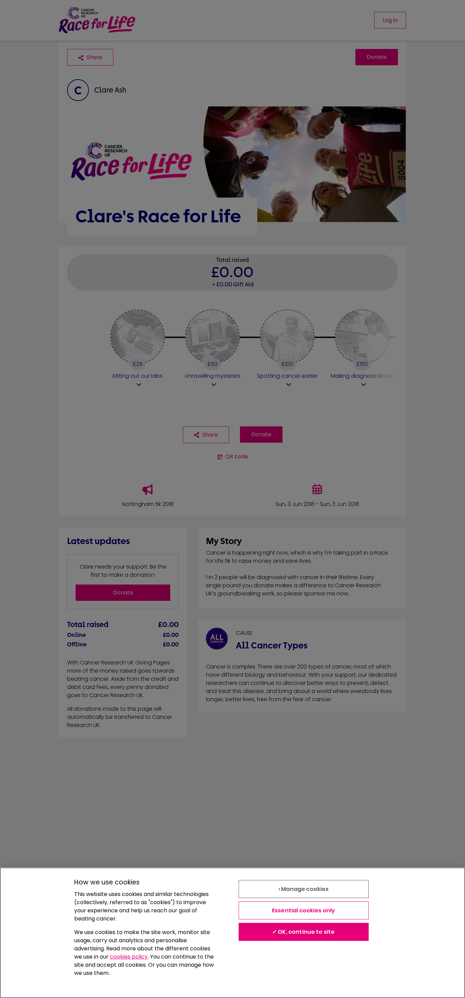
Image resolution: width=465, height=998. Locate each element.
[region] (232, 932)
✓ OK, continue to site (303, 932)
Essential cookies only (303, 910)
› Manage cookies (303, 889)
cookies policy (129, 957)
